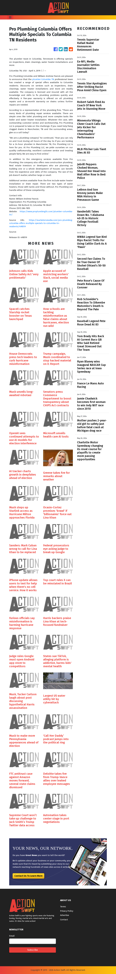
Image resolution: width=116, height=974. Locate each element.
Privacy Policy (66, 911)
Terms (63, 906)
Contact (64, 919)
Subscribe (32, 950)
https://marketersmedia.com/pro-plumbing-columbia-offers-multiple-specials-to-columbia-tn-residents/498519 (41, 223)
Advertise (64, 915)
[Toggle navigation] (10, 17)
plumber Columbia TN (43, 79)
